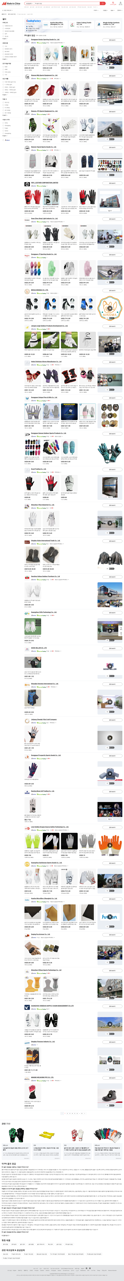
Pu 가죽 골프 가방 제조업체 (57, 1254)
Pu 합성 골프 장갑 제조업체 (94, 1254)
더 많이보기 (5, 1235)
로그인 (120, 4)
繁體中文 (26, 1270)
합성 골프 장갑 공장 (42, 1254)
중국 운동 (5, 1244)
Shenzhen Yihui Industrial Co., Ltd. (42, 505)
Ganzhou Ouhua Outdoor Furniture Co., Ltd (45, 576)
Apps (112, 10)
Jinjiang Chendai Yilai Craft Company (44, 719)
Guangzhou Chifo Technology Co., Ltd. (44, 612)
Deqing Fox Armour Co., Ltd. (40, 934)
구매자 (95, 10)
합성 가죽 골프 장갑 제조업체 (75, 1254)
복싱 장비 (50, 1244)
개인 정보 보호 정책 (54, 1268)
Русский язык (66, 1270)
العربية (77, 1270)
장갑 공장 (89, 7)
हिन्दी (88, 1270)
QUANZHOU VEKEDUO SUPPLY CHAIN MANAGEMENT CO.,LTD (52, 1006)
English (14, 1270)
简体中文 (20, 1270)
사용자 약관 (46, 1268)
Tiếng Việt (104, 1270)
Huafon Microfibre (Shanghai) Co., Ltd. (44, 898)
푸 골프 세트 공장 (16, 1254)
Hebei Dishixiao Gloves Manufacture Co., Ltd (46, 361)
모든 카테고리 (7, 10)
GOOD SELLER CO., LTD (39, 648)
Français (36, 1270)
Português (53, 1270)
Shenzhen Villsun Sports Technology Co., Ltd (46, 970)
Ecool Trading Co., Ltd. (38, 469)
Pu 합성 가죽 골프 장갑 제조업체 (11, 1258)
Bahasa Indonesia (112, 1270)
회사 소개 (35, 1268)
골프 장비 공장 (39, 7)
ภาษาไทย (93, 1270)
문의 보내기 (112, 40)
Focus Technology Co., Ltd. (64, 1273)
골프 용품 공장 (47, 7)
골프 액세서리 (40, 1244)
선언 (41, 1268)
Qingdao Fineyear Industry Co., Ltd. (43, 1041)
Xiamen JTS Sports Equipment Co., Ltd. (44, 111)
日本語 (31, 1270)
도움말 (105, 10)
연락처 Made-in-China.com (67, 1268)
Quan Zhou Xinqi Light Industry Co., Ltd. (44, 218)
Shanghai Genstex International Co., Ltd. (44, 684)
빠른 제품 (77, 1268)
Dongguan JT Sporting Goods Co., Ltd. (44, 254)
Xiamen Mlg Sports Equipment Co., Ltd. (44, 75)
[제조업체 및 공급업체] (11, 3)
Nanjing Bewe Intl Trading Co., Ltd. (42, 791)
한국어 (72, 1270)
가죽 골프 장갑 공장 (81, 7)
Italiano (59, 1270)
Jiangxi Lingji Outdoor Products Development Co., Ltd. (49, 326)
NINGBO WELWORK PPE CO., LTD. (42, 1077)
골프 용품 (31, 1244)
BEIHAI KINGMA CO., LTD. (39, 290)
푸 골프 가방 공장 (28, 1254)
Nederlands (83, 1270)
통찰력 (82, 1268)
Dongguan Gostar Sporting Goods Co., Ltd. (45, 39)
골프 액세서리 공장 (55, 7)
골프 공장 (32, 7)
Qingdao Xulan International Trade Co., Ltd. (45, 540)
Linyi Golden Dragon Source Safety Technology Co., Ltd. (50, 827)
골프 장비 (22, 1244)
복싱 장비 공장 (64, 7)
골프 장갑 (59, 1244)
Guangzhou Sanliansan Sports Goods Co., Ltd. (46, 863)
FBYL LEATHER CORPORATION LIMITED (44, 183)
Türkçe (98, 1270)
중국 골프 (14, 1244)
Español (42, 1270)
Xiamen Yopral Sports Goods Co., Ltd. (43, 147)
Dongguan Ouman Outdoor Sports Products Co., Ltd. (48, 433)
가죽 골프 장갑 (69, 1244)
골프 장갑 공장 (72, 7)
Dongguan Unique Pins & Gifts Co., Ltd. (44, 397)
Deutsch (47, 1270)
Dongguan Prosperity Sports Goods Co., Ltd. (46, 755)
